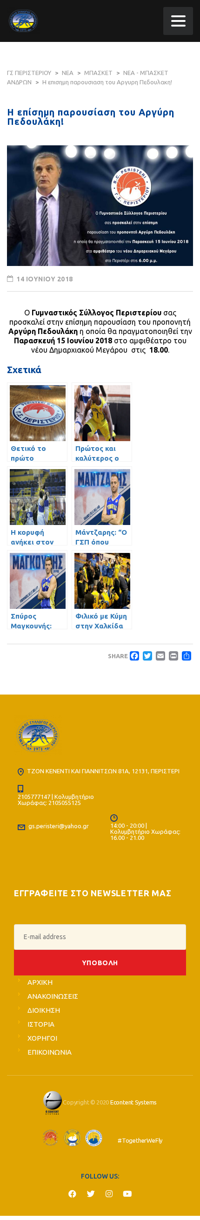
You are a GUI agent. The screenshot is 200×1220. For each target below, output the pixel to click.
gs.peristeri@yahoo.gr (58, 826)
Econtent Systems (133, 1102)
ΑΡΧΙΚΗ (40, 982)
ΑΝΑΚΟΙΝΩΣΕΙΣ (52, 996)
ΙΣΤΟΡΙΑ (40, 1024)
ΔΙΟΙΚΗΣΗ (43, 1010)
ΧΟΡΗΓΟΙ (42, 1038)
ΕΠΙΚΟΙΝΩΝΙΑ (49, 1052)
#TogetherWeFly (140, 1141)
